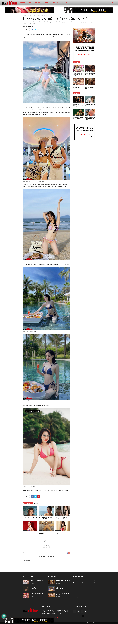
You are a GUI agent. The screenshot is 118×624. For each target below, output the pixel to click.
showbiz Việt (61, 490)
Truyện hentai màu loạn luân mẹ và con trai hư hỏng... (89, 87)
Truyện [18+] (46, 2)
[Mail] (108, 2)
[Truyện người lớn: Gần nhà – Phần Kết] (26, 582)
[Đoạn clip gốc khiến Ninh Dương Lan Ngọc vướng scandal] (62, 511)
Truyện (87, 102)
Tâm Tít (66, 490)
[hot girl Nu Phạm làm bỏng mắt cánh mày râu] (62, 526)
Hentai (75, 71)
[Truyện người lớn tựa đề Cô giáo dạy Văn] (90, 99)
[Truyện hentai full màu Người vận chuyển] (78, 81)
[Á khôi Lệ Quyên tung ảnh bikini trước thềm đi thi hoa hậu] (78, 112)
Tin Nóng (22, 2)
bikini (32, 490)
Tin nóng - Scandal (89, 71)
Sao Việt (57, 515)
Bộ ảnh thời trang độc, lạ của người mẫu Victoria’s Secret (90, 118)
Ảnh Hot (37, 2)
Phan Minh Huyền (46, 490)
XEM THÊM (36, 503)
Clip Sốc (30, 2)
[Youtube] (113, 2)
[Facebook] (106, 2)
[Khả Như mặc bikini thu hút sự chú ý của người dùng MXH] (46, 511)
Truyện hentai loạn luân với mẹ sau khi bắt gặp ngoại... (77, 74)
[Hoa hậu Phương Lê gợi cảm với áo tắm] (30, 526)
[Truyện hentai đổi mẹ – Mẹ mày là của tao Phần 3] (51, 588)
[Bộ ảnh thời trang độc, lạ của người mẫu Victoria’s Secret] (90, 112)
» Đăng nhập (64, 2)
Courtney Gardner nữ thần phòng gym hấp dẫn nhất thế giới (78, 105)
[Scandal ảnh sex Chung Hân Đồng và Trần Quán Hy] (90, 68)
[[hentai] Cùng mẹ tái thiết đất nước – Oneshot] (26, 595)
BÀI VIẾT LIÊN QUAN (27, 503)
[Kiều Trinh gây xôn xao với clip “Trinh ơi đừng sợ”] (51, 595)
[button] (116, 2)
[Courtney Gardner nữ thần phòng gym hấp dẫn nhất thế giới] (78, 99)
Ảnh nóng (29, 15)
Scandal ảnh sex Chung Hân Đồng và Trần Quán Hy (90, 74)
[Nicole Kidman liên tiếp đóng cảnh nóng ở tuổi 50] (46, 526)
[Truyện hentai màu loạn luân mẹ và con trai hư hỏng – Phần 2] (90, 81)
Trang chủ (24, 15)
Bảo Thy (28, 490)
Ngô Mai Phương (38, 490)
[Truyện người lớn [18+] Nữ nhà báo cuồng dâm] (26, 588)
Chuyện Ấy (55, 2)
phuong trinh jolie (54, 490)
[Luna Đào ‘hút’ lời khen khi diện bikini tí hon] (30, 511)
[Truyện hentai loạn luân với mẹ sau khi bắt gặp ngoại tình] (78, 68)
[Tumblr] (110, 2)
